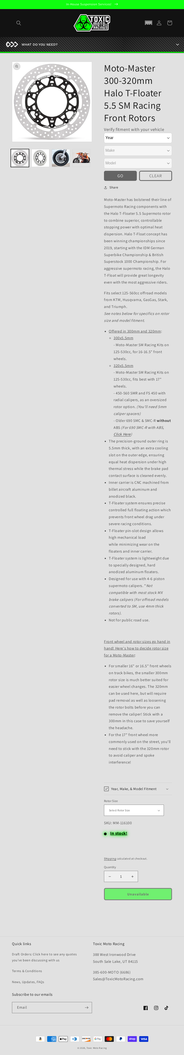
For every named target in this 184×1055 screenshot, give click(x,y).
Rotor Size (111, 801)
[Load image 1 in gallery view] (20, 158)
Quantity (110, 867)
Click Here (122, 434)
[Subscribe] (86, 1007)
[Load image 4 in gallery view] (81, 158)
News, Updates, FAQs (28, 982)
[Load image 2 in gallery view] (40, 158)
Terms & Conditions (27, 971)
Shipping (110, 858)
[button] (148, 23)
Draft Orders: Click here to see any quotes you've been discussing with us (44, 957)
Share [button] (113, 187)
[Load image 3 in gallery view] (61, 158)
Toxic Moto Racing (96, 1048)
